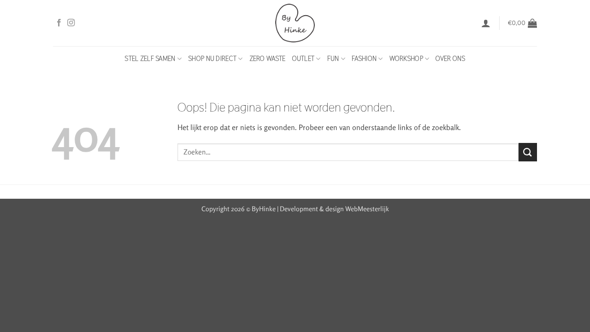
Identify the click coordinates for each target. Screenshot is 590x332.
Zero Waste (267, 58)
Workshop (406, 58)
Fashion (364, 58)
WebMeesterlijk (367, 209)
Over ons (450, 58)
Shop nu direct (212, 58)
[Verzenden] (528, 152)
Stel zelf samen (149, 58)
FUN (333, 58)
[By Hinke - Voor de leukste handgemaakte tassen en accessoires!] (295, 23)
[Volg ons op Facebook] (59, 23)
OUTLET (303, 58)
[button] (485, 23)
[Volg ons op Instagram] (71, 23)
